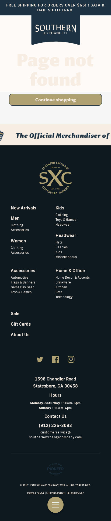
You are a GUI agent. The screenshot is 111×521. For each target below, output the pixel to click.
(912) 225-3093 (55, 425)
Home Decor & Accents (73, 277)
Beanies (62, 247)
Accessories (20, 230)
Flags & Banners (23, 282)
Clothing (17, 225)
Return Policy (75, 493)
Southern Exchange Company (40, 485)
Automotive (19, 277)
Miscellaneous (66, 257)
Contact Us (55, 416)
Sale (15, 313)
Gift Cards (21, 324)
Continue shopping (55, 99)
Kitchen (61, 287)
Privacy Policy (35, 493)
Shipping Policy (55, 493)
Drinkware (63, 282)
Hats (59, 242)
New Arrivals (23, 208)
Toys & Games (66, 220)
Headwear (63, 224)
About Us (20, 334)
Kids (59, 252)
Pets (59, 292)
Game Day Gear (22, 287)
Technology (64, 297)
